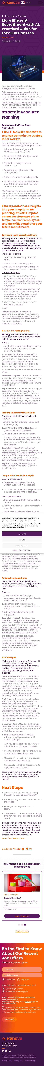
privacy (28, 1001)
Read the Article (22, 916)
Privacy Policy (27, 550)
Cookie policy (17, 550)
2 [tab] (22, 925)
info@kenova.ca (9, 1045)
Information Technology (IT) (17, 991)
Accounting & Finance (14, 989)
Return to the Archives (15, 16)
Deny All (22, 540)
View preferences (22, 546)
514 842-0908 (8, 1043)
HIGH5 (33, 1057)
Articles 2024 (8, 37)
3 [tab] (25, 925)
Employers (25, 979)
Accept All (22, 534)
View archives (22, 931)
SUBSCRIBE (9, 1019)
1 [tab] (19, 925)
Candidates (10, 979)
